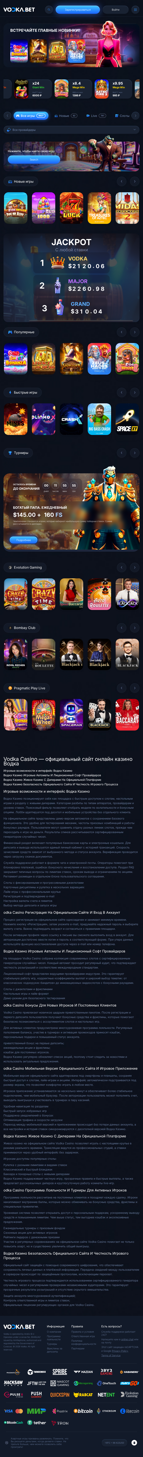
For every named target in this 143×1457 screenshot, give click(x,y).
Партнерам (77, 1348)
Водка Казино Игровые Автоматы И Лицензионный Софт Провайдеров (52, 775)
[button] (7, 116)
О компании (54, 1331)
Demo (16, 226)
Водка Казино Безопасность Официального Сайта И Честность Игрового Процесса (60, 784)
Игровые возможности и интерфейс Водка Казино (37, 770)
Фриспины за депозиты (54, 1350)
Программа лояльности (54, 1338)
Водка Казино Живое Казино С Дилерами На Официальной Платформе (52, 779)
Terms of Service (111, 1355)
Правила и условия (82, 1331)
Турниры (52, 1343)
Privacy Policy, (120, 1350)
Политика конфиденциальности (83, 1342)
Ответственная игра (83, 1336)
